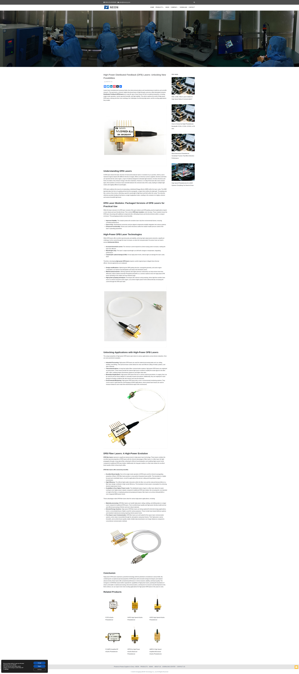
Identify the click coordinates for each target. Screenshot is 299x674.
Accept (39, 663)
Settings (39, 669)
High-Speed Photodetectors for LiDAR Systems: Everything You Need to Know (183, 184)
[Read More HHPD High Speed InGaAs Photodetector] (135, 604)
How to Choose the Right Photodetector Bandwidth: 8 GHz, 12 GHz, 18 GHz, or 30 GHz (183, 126)
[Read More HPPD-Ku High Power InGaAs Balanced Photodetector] (135, 636)
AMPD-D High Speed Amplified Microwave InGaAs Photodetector (156, 652)
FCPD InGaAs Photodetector (109, 618)
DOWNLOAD (183, 7)
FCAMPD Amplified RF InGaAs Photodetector (111, 650)
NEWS (167, 7)
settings (6, 669)
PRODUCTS (144, 666)
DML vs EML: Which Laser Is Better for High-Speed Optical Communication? (182, 98)
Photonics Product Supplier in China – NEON (126, 666)
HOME (152, 7)
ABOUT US (157, 666)
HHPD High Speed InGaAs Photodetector (134, 618)
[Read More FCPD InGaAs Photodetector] (113, 604)
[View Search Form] (194, 2)
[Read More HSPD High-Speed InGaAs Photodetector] (157, 604)
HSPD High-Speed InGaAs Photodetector (157, 618)
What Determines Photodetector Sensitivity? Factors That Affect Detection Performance (183, 156)
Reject (39, 666)
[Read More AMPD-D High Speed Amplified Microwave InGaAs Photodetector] (157, 636)
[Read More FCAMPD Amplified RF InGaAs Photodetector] (113, 636)
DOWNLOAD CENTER (168, 666)
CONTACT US (181, 666)
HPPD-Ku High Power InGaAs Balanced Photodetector (133, 652)
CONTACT (192, 7)
